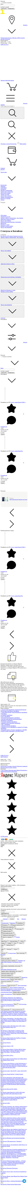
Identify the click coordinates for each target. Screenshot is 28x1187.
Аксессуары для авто (6, 195)
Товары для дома (5, 194)
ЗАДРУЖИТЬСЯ (5, 913)
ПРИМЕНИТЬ (11, 8)
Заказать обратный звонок (7, 80)
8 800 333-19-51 (5, 44)
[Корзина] (12, 166)
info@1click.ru (4, 756)
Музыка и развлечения (6, 190)
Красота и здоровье (5, 198)
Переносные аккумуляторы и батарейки (11, 222)
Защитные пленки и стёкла (7, 219)
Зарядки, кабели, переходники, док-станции (12, 218)
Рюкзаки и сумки (5, 224)
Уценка (2, 199)
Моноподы (3, 223)
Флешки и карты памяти (7, 226)
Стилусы (3, 318)
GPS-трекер (4, 215)
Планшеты (3, 189)
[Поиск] (12, 113)
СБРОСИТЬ (4, 8)
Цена (2, 368)
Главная (3, 168)
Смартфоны (4, 187)
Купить (2, 434)
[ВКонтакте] (12, 67)
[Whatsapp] (12, 79)
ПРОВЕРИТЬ (4, 889)
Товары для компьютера (7, 197)
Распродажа (4, 185)
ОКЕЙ (2, 845)
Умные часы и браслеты (7, 191)
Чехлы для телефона (6, 220)
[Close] (12, 858)
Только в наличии (6, 2)
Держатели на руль (5, 216)
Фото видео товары (6, 193)
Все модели (4, 236)
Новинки (3, 186)
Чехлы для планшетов (6, 227)
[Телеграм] (12, 56)
